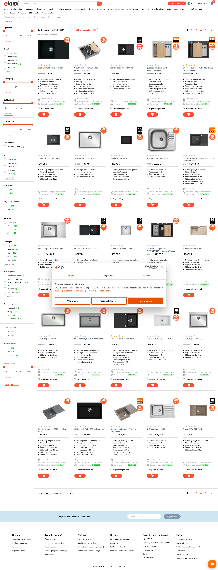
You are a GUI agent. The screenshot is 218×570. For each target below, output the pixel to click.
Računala (29, 9)
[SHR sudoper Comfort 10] (162, 139)
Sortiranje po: (43, 30)
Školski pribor (16, 9)
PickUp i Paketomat (117, 547)
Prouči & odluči (48, 13)
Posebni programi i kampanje (56, 550)
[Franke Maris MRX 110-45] (126, 230)
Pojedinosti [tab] (109, 275)
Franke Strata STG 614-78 (194, 248)
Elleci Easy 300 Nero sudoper (50, 68)
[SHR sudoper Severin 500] (90, 139)
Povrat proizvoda (149, 550)
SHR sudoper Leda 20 (156, 429)
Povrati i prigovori (149, 546)
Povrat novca (148, 558)
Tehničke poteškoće (52, 547)
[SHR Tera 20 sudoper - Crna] (126, 320)
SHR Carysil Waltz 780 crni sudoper (89, 429)
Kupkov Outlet (9, 13)
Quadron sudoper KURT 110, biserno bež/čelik (159, 69)
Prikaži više (9, 72)
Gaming (52, 9)
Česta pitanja (50, 539)
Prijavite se (172, 516)
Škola (6, 9)
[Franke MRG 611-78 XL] (198, 410)
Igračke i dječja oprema (161, 9)
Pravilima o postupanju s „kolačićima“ (92, 291)
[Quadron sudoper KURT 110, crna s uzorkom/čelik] (198, 49)
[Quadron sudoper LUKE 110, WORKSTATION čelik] (90, 49)
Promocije (22, 13)
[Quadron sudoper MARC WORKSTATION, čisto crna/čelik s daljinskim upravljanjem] (162, 230)
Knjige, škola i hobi (194, 9)
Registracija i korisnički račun (55, 543)
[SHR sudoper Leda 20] (162, 410)
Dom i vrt (145, 9)
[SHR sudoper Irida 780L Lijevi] (53, 230)
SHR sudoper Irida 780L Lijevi (50, 248)
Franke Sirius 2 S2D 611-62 (49, 158)
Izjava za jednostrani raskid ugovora (156, 542)
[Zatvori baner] (162, 267)
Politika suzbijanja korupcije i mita (188, 547)
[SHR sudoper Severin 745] (53, 320)
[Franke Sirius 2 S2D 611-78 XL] (162, 320)
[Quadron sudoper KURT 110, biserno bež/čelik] (162, 49)
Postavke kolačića (107, 301)
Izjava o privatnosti (183, 543)
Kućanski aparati (64, 9)
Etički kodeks (180, 550)
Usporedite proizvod (48, 108)
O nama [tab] (146, 275)
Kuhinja (35, 17)
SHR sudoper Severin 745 (49, 339)
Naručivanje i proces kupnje (88, 543)
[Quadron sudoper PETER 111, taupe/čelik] (126, 410)
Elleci (9, 67)
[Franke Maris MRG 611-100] (90, 230)
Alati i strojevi (132, 9)
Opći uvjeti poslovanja (184, 539)
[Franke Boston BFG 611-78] (126, 49)
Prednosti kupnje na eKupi (22, 543)
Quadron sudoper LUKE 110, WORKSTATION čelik (86, 69)
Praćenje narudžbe (177, 3)
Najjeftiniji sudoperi (12, 385)
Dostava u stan (115, 543)
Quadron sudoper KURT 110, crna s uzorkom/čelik (198, 69)
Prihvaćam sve (145, 301)
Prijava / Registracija (199, 3)
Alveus (9, 53)
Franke (10, 57)
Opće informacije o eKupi (21, 539)
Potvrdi (8, 41)
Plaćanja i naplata (84, 539)
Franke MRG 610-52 (119, 158)
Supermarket (179, 9)
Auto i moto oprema (116, 9)
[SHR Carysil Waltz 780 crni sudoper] (90, 410)
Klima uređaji (80, 9)
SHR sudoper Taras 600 (193, 339)
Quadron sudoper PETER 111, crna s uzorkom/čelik (198, 159)
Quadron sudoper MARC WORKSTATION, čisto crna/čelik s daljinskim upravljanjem (161, 249)
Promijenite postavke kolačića (187, 558)
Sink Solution (12, 64)
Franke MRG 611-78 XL (192, 429)
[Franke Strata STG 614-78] (198, 230)
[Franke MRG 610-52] (126, 139)
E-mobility (101, 9)
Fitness (91, 9)
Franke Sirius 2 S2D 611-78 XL (159, 339)
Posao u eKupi (17, 547)
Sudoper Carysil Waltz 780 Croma (88, 339)
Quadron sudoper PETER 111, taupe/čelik (123, 430)
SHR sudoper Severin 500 (85, 158)
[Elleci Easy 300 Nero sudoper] (53, 49)
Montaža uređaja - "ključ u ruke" (122, 550)
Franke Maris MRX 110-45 (121, 248)
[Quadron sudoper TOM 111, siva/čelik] (53, 410)
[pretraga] (99, 4)
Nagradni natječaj (18, 550)
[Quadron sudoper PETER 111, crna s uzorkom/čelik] (198, 139)
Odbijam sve (72, 301)
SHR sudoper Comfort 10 (157, 158)
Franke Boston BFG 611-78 (121, 68)
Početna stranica (9, 17)
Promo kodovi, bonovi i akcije (89, 550)
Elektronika (40, 9)
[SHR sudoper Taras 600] (198, 320)
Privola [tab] (71, 275)
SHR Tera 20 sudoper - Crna (122, 339)
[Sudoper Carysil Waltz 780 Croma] (90, 320)
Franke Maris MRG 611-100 (85, 248)
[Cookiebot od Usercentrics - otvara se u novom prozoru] (147, 267)
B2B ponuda (34, 13)
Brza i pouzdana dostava (119, 539)
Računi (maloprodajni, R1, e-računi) (91, 547)
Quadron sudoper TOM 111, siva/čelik (52, 430)
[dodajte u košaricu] (43, 114)
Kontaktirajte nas (182, 554)
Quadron (10, 60)
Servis (145, 554)
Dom (28, 17)
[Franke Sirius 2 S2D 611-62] (53, 139)
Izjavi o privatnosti (64, 291)
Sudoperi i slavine (46, 17)
